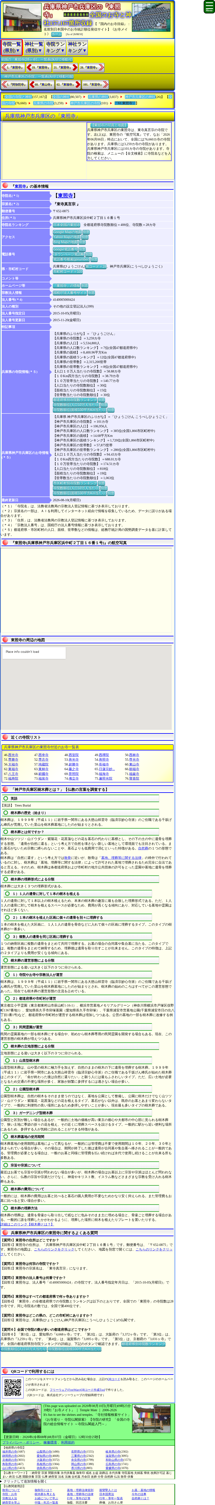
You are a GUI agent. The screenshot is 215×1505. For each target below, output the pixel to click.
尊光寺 (134, 759)
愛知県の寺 (44, 1455)
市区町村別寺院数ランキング (75, 483)
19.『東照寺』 (41, 67)
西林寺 (134, 755)
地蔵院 (43, 764)
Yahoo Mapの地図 (66, 237)
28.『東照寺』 (89, 67)
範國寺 (43, 774)
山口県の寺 (9, 1468)
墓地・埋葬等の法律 (80, 1494)
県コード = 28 (95, 266)
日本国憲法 (106, 1494)
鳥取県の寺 (9, 1464)
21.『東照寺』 (63, 67)
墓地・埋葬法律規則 (80, 1490)
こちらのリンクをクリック (54, 1249)
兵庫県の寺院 (43, 103)
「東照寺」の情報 (66, 285)
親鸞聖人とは (108, 1490)
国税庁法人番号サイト (70, 292)
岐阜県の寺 (113, 1451)
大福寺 (13, 764)
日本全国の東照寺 (66, 225)
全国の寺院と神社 (18, 97)
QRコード (114, 1379)
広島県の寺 (113, 1464)
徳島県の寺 (44, 1468)
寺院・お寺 (9, 1494)
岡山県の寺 (78, 1464)
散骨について (11, 1490)
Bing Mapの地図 (65, 242)
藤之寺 (74, 769)
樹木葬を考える (45, 1494)
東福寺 (13, 769)
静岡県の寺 (9, 1455)
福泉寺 (43, 778)
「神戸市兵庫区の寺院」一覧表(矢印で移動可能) (37, 76)
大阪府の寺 (44, 1459)
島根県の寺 (44, 1464)
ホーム (56, 34)
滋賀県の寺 (113, 1455)
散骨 (67, 858)
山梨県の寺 (44, 1451)
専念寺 (43, 759)
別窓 (86, 232)
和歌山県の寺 (114, 1459)
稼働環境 (50, 1442)
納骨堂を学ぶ (11, 1502)
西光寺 (13, 755)
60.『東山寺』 (44, 84)
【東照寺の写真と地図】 (109, 125)
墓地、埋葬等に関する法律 (121, 858)
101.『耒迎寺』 (93, 84)
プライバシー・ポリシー (21, 1442)
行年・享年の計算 (78, 1498)
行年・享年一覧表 (111, 1498)
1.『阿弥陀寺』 (17, 84)
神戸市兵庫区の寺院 (85, 103)
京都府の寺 (9, 1459)
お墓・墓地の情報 (143, 1490)
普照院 (74, 774)
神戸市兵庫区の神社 (140, 97)
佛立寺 (74, 778)
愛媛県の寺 (113, 1468)
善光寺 (74, 759)
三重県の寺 (78, 1455)
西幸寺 (43, 755)
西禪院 (104, 755)
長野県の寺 (78, 1451)
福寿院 (13, 778)
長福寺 (104, 764)
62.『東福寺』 (66, 84)
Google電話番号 (65, 249)
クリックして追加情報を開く (25, 1481)
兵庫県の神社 (98, 97)
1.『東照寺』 (15, 67)
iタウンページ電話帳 (68, 254)
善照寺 (104, 759)
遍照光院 (105, 778)
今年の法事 (139, 1494)
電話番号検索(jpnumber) (71, 259)
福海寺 (104, 774)
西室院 (74, 755)
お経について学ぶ (46, 1498)
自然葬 (143, 848)
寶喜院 (134, 778)
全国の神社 (61, 97)
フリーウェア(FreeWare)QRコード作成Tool (77, 1389)
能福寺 (134, 769)
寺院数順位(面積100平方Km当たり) (79, 410)
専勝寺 (13, 759)
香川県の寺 (78, 1468)
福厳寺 (134, 774)
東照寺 (20, 186)
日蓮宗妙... (107, 769)
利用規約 (68, 1442)
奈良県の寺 (78, 1459)
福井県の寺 (9, 1451)
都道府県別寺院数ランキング (75, 399)
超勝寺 (74, 764)
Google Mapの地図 (67, 232)
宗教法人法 (9, 1498)
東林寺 (43, 769)
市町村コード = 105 (68, 271)
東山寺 (134, 764)
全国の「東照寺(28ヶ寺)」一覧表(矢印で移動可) (37, 59)
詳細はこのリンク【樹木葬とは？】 (27, 1224)
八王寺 (13, 774)
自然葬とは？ (140, 1498)
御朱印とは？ (43, 1490)
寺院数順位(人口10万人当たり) (76, 405)
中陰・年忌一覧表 (46, 1502)
